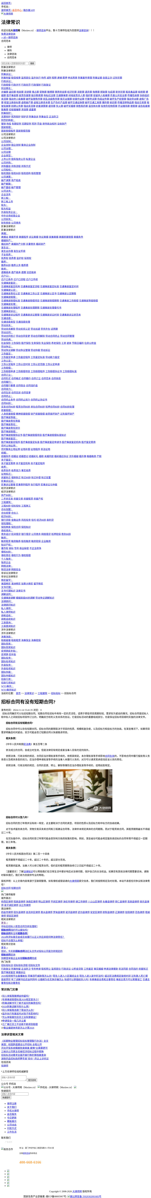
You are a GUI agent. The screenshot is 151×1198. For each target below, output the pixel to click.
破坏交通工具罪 (93, 102)
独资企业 (6, 562)
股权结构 (26, 173)
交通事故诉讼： (9, 311)
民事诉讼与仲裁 (49, 484)
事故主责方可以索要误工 (129, 979)
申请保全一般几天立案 (14, 1020)
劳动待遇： (7, 339)
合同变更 (26, 392)
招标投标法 (7, 965)
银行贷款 (6, 520)
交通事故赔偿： (9, 297)
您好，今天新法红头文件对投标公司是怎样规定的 (32, 951)
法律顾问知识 (8, 605)
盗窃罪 (12, 92)
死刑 (34, 123)
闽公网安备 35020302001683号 (85, 1196)
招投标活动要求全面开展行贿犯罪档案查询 (23, 1055)
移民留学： (7, 580)
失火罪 (59, 106)
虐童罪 (32, 109)
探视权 (27, 258)
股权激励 (6, 173)
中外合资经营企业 (10, 215)
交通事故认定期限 (66, 293)
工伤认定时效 (23, 364)
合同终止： (7, 396)
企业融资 (46, 541)
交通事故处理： (9, 304)
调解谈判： (7, 594)
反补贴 (12, 654)
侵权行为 (16, 555)
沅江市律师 (25, 905)
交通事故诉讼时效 (49, 315)
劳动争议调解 (8, 350)
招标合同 (6, 888)
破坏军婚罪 (70, 106)
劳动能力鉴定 (52, 357)
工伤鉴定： (7, 353)
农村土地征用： (9, 445)
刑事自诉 (33, 116)
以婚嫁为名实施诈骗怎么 (51, 979)
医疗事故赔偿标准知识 (54, 435)
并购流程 (16, 166)
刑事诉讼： (7, 74)
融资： (4, 537)
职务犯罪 (120, 92)
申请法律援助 (111, 969)
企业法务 (6, 194)
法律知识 (28, 871)
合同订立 (36, 378)
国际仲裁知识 (8, 675)
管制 (3, 123)
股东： (4, 205)
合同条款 (56, 378)
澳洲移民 (16, 583)
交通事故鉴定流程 (30, 286)
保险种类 (6, 527)
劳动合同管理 (67, 336)
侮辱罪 (96, 92)
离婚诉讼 (20, 972)
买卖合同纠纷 (8, 407)
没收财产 (62, 123)
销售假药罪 (82, 106)
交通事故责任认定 (10, 293)
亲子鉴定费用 (8, 463)
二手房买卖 (7, 499)
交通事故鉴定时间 (69, 286)
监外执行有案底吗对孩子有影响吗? (20, 1013)
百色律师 (140, 912)
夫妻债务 (30, 244)
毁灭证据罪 (66, 99)
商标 (11, 548)
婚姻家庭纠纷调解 (25, 598)
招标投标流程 (21, 965)
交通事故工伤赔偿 (69, 300)
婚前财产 (40, 244)
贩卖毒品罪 (131, 92)
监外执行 (36, 78)
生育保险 (36, 343)
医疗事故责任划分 (10, 428)
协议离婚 (43, 237)
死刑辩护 (16, 116)
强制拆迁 (16, 477)
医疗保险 (26, 343)
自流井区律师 (33, 912)
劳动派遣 (35, 329)
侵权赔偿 (26, 555)
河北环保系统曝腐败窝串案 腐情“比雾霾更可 (24, 1048)
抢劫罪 (20, 92)
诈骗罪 (4, 92)
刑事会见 (43, 116)
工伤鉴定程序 (23, 357)
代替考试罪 (91, 99)
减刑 (49, 78)
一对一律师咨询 (9, 37)
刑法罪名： (7, 88)
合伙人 (14, 513)
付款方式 (12, 1128)
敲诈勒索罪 (37, 95)
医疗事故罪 (12, 95)
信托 (33, 520)
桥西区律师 (7, 901)
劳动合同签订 (8, 336)
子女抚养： (7, 254)
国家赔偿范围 (23, 131)
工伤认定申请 (52, 364)
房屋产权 (38, 499)
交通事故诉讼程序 (10, 315)
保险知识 (26, 527)
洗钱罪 (24, 109)
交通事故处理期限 (30, 307)
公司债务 (16, 223)
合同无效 (16, 392)
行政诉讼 (66, 969)
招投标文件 (34, 965)
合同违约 (133, 969)
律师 (15, 30)
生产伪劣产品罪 (59, 102)
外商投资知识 (8, 668)
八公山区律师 (95, 901)
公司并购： (7, 162)
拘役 (8, 123)
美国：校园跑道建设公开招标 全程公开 (21, 1044)
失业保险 (46, 343)
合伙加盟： (7, 509)
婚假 (41, 456)
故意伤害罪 (25, 95)
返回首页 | (6, 3)
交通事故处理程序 (10, 307)
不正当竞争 (35, 548)
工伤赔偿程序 (38, 371)
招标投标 (16, 506)
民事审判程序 (23, 484)
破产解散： (7, 184)
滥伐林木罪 (94, 106)
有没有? (14, 933)
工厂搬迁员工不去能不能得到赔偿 (20, 1024)
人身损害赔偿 (8, 414)
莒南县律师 (133, 901)
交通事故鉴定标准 (49, 286)
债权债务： (7, 530)
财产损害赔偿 (38, 414)
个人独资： (7, 559)
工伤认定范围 (38, 364)
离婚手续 (13, 237)
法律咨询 (83, 30)
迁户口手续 (32, 279)
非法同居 (123, 969)
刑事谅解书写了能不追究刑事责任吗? (21, 1003)
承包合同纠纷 (38, 407)
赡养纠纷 (6, 265)
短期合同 (16, 888)
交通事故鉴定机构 (10, 286)
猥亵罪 (133, 106)
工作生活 (12, 1132)
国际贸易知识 (8, 647)
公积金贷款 (77, 969)
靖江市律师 (81, 901)
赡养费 (24, 265)
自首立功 (107, 78)
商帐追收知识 (8, 619)
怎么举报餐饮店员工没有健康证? (19, 1017)
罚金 (39, 123)
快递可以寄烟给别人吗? (76, 979)
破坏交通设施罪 (76, 102)
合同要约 (26, 378)
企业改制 (6, 145)
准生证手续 (19, 251)
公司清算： (7, 177)
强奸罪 (89, 95)
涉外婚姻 (73, 456)
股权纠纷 (16, 173)
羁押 (65, 78)
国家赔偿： (7, 127)
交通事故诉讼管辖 (30, 315)
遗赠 (23, 272)
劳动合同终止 (52, 336)
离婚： (4, 233)
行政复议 (46, 85)
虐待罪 (51, 106)
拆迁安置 (46, 477)
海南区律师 (32, 901)
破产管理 (16, 187)
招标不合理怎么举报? (12, 940)
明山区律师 (44, 901)
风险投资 (26, 520)
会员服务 (12, 1114)
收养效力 (16, 470)
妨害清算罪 (42, 106)
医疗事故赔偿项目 (32, 435)
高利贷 (50, 520)
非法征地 (45, 449)
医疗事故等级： (9, 417)
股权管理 (36, 173)
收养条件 (6, 470)
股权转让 (46, 969)
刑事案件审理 (85, 78)
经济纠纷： (7, 516)
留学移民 (38, 583)
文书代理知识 (8, 590)
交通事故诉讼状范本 (70, 315)
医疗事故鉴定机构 (71, 442)
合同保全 (20, 385)
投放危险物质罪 (109, 106)
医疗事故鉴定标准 (30, 442)
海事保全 (26, 640)
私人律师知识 (8, 612)
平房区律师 (57, 901)
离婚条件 (78, 237)
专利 (16, 548)
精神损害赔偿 (23, 414)
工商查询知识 (8, 626)
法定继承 (31, 272)
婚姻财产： (7, 240)
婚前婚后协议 (61, 456)
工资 (63, 343)
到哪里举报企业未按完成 (19, 958)
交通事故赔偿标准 (10, 300)
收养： (4, 467)
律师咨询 (41, 30)
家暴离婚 (53, 237)
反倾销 (4, 654)
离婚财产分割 (18, 244)
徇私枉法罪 (49, 95)
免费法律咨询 (8, 34)
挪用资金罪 (61, 92)
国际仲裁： (7, 672)
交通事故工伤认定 (30, 293)
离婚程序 (23, 237)
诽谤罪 (27, 92)
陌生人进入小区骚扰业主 (66, 976)
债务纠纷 (66, 534)
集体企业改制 (28, 145)
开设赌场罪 (124, 106)
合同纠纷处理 (67, 407)
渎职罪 (80, 92)
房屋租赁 (28, 499)
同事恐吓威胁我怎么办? (40, 976)
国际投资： (7, 658)
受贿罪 (43, 92)
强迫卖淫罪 (29, 106)
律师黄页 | (6, 10)
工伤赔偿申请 (8, 371)
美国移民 (6, 583)
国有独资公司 (18, 159)
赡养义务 (16, 265)
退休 (69, 343)
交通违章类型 (8, 322)
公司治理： (7, 148)
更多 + (4, 923)
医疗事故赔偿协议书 (11, 435)
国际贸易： (7, 644)
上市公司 (6, 159)
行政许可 (16, 85)
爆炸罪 (105, 102)
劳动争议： (7, 346)
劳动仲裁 (35, 350)
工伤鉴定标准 (38, 357)
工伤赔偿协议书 (53, 371)
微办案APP (29, 10)
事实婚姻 (98, 969)
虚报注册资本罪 (42, 102)
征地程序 (35, 449)
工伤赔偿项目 (23, 371)
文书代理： (7, 587)
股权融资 (26, 541)
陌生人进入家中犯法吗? (91, 976)
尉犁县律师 (108, 912)
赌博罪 (50, 92)
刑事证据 (97, 78)
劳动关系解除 (8, 329)
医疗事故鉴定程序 (10, 442)
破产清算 (6, 180)
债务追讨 (6, 534)
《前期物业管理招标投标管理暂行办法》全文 (24, 1041)
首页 (18, 693)
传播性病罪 (133, 95)
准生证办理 (7, 251)
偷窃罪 (113, 102)
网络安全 (16, 569)
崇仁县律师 (121, 901)
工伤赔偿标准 (70, 371)
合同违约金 (32, 385)
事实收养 (26, 470)
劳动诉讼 (45, 350)
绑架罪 (103, 92)
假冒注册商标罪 (12, 102)
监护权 (20, 258)
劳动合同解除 (38, 336)
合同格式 (16, 378)
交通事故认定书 (48, 293)
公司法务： (7, 191)
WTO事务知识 (8, 690)
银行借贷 (26, 534)
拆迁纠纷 (26, 477)
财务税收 (6, 223)
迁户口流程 (19, 279)
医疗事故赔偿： (9, 431)
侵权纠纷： (7, 552)
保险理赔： (7, 523)
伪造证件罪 (103, 99)
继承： (4, 269)
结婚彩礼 (33, 456)
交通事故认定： (9, 290)
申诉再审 (72, 78)
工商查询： (7, 622)
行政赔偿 (6, 85)
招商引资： (7, 679)
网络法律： (7, 566)
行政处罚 (26, 85)
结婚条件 (6, 456)
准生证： (6, 247)
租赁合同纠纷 (23, 407)
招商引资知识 (8, 682)
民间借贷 (16, 534)
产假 (99, 456)
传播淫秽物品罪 (125, 102)
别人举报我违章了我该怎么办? (18, 1010)
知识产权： (7, 545)
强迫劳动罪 (133, 99)
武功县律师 (84, 912)
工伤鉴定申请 (8, 357)
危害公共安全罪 (118, 95)
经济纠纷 (41, 520)
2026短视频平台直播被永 (14, 976)
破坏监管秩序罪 (34, 99)
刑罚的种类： (8, 120)
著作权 (4, 548)
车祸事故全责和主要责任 (102, 979)
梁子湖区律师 (11, 905)
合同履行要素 (8, 385)
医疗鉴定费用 (88, 442)
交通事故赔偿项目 (30, 300)
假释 (54, 78)
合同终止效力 (23, 399)
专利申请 (36, 969)
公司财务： (7, 219)
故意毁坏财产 (52, 414)
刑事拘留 (6, 78)
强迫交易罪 (140, 102)
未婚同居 (49, 456)
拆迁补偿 (36, 477)
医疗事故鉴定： (9, 438)
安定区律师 (96, 912)
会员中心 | (17, 10)
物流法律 (6, 569)
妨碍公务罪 (17, 106)
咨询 (8, 954)
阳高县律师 (19, 901)
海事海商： (7, 636)
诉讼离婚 (33, 237)
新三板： (6, 198)
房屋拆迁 (6, 477)
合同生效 (6, 392)
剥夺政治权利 (49, 123)
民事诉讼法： (8, 481)
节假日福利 (78, 343)
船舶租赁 (16, 640)
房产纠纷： (7, 495)
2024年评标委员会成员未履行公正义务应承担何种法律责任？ (33, 937)
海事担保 (36, 640)
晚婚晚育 (91, 456)
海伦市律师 (69, 901)
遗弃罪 (88, 92)
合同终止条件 (8, 399)
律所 (9, 50)
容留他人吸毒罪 (101, 95)
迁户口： (6, 276)
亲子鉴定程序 (38, 463)
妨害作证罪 (78, 99)
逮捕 (59, 78)
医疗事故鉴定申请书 (50, 442)
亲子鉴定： (7, 460)
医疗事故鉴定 (8, 972)
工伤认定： (7, 361)
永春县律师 (108, 901)
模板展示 (12, 1121)
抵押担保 (56, 534)
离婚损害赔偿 (66, 237)
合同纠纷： (7, 403)
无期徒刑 (26, 123)
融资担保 (36, 541)
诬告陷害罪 (144, 106)
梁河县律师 (71, 912)
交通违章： (7, 318)
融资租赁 (6, 541)
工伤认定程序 (8, 364)
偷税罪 (141, 92)
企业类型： (7, 155)
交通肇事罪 (62, 95)
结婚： (4, 453)
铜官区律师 (12, 916)
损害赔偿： (7, 410)
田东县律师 (19, 912)
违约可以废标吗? (14, 930)
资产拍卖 (16, 180)
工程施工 (26, 506)
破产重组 (6, 187)
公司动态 (12, 1125)
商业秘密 (24, 548)
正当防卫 (53, 116)
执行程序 (35, 484)
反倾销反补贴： (9, 651)
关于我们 (12, 1107)
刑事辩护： (7, 113)
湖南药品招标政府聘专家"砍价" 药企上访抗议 (25, 1058)
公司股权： (7, 169)
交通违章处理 (23, 322)
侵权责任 (6, 555)
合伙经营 (6, 513)
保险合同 (16, 527)
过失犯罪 (117, 78)
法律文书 (20, 590)
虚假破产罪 (27, 102)
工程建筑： (7, 502)
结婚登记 (23, 456)
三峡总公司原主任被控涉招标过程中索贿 (22, 1051)
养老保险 (56, 343)
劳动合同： (7, 332)
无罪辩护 (6, 116)
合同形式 (6, 378)
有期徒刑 (16, 123)
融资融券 (16, 541)
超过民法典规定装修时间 (118, 976)
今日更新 (12, 1117)
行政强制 (36, 85)
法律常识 (29, 693)
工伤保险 (16, 343)
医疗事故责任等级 (10, 421)
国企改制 (16, 145)
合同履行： (7, 382)
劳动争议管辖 (23, 350)
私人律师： (7, 608)
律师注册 (12, 1103)
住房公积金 (90, 343)
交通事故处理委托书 (50, 307)
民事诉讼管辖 (8, 484)
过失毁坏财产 (67, 414)
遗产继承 (16, 272)
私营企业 (30, 159)
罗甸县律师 (59, 912)
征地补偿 (25, 449)
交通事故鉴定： (9, 283)
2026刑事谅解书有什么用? (15, 1006)
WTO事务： (7, 686)
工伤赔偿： (7, 368)
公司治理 (6, 152)
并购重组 (6, 166)
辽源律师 (119, 912)
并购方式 (26, 166)
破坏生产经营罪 (118, 99)
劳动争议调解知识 (44, 598)
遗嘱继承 (6, 272)
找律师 (4, 1065)
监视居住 (26, 78)
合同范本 (12, 57)
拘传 (43, 78)
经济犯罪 (72, 92)
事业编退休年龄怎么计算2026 (19, 1028)
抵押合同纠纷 (52, 407)
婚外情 (82, 456)
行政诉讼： (7, 81)
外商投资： (7, 665)
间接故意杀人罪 (76, 95)
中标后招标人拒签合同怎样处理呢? (19, 926)
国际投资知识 (8, 661)
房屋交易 (18, 499)
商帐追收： (7, 615)
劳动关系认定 (23, 329)
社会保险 (6, 343)
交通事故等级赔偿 (88, 300)
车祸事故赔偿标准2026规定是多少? (20, 999)
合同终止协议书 (39, 399)
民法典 (27, 744)
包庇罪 (111, 92)
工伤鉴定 (88, 969)
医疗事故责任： (9, 424)
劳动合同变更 (23, 336)
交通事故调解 (8, 598)
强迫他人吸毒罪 (17, 99)
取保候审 (16, 78)
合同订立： (7, 375)
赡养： (4, 261)
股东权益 (6, 208)
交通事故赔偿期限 (49, 300)
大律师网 (74, 881)
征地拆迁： (7, 474)
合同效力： (7, 389)
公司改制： (7, 141)
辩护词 (24, 116)
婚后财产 (6, 244)
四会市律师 (7, 912)
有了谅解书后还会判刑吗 (24, 979)
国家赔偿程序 (8, 131)
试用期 (54, 329)
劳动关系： (7, 325)
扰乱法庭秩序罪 (51, 99)
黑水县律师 (46, 912)
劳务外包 (45, 329)
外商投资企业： (9, 212)
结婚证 (14, 456)
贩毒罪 (4, 109)
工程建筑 (42, 693)
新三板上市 (7, 201)
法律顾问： (7, 601)
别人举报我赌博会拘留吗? (15, 996)
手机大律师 (13, 1110)
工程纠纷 (6, 506)
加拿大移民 (27, 583)
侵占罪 (35, 92)
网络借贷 (46, 534)
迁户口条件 (7, 279)
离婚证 (4, 237)
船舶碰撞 (6, 640)
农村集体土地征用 (10, 449)
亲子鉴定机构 (23, 463)
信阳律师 (129, 912)
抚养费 (12, 258)
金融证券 (16, 520)
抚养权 (4, 258)
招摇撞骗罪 (15, 109)
